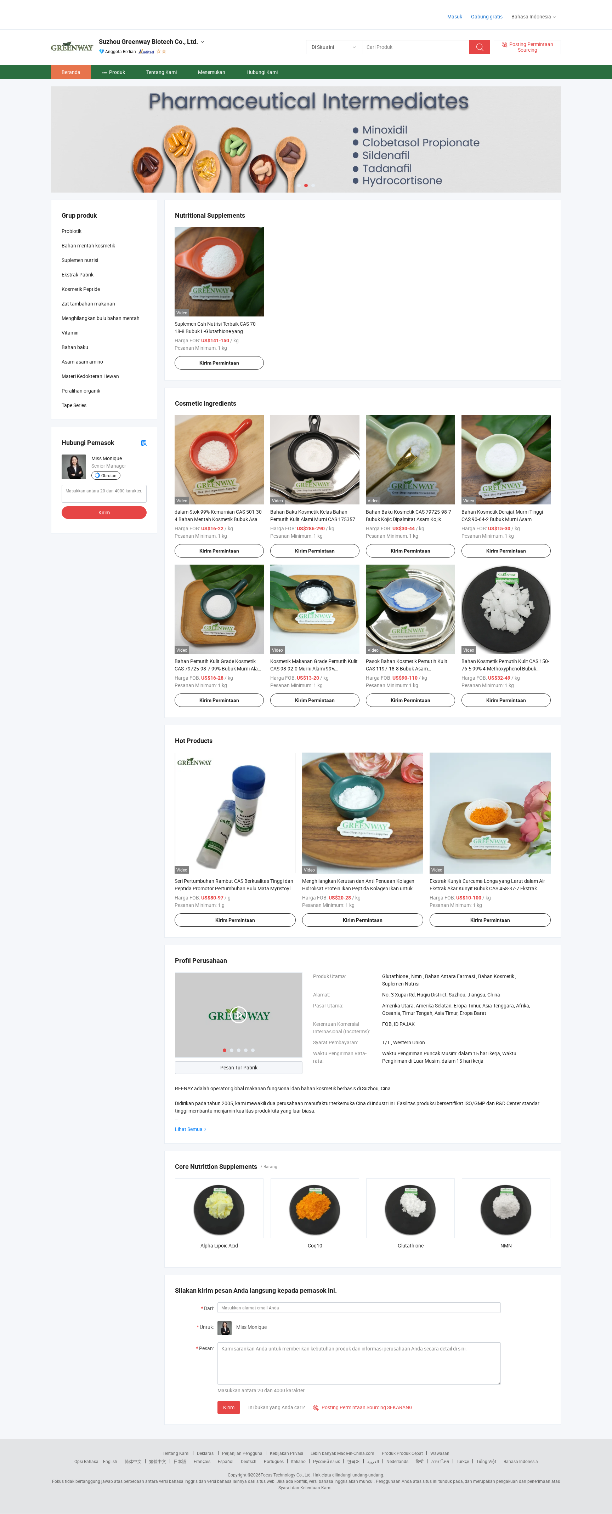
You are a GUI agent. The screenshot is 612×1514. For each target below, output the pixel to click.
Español (225, 1461)
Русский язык (326, 1461)
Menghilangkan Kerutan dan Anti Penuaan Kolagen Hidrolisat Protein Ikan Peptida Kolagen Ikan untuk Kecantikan (358, 888)
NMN (506, 1245)
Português (274, 1461)
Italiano (298, 1461)
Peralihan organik (81, 390)
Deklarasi (206, 1453)
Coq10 (315, 1245)
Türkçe (463, 1461)
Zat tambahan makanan (88, 303)
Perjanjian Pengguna (242, 1453)
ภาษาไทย (440, 1461)
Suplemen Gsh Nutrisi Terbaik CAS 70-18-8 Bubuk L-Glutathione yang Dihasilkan (216, 331)
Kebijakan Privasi (286, 1453)
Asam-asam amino (82, 361)
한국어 (353, 1461)
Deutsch (248, 1461)
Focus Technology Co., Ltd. (286, 1475)
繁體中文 (157, 1461)
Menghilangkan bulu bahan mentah (101, 318)
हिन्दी (420, 1461)
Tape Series (74, 405)
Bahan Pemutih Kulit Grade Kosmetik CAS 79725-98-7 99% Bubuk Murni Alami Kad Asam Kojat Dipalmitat (219, 668)
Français (202, 1461)
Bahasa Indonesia (521, 1461)
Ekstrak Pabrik (78, 274)
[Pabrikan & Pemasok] (96, 14)
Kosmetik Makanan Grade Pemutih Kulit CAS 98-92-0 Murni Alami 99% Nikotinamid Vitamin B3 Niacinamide (314, 668)
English (110, 1461)
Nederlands (397, 1461)
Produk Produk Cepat (402, 1453)
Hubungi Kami (262, 72)
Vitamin (70, 332)
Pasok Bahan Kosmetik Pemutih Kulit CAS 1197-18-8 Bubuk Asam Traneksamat (406, 668)
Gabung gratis (487, 16)
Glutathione (411, 1245)
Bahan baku (75, 347)
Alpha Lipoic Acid (219, 1245)
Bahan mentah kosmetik (88, 245)
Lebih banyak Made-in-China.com (342, 1453)
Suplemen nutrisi (80, 260)
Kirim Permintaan (219, 363)
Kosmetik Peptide (81, 289)
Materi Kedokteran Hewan (90, 376)
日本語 (180, 1461)
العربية (373, 1461)
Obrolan (109, 475)
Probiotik (71, 231)
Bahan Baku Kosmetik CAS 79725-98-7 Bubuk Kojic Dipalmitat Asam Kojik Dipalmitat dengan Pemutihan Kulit (408, 519)
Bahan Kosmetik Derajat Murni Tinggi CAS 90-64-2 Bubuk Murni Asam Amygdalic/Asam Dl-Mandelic (502, 519)
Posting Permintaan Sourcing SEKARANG (363, 1407)
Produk (117, 72)
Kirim (228, 1407)
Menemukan (211, 72)
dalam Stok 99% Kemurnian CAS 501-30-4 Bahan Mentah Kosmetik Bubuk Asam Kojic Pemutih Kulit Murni (219, 519)
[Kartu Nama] (144, 442)
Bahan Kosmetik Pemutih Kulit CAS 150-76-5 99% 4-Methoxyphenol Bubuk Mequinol (505, 668)
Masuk (454, 16)
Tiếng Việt (486, 1461)
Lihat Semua (189, 1129)
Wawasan (439, 1453)
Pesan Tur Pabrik (238, 1067)
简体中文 (133, 1461)
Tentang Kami (161, 72)
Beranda (71, 72)
